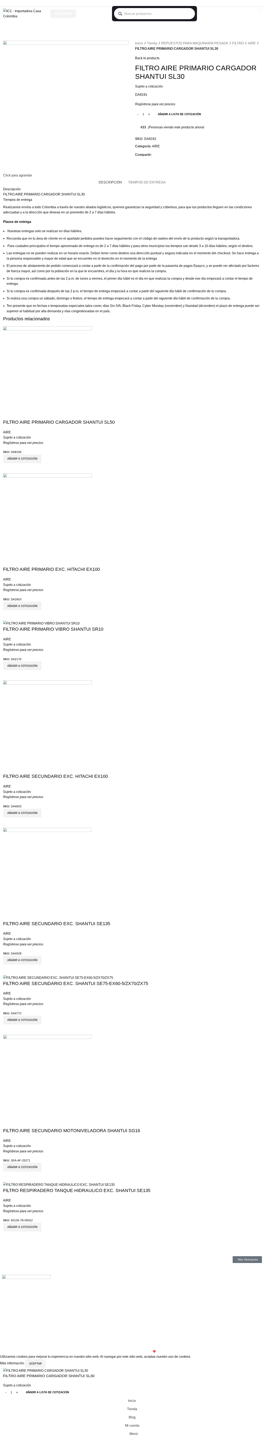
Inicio (139, 43)
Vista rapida (8, 1236)
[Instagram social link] (247, 3)
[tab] (110, 182)
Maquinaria (63, 13)
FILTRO (238, 43)
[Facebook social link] (242, 3)
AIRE (252, 43)
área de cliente (47, 238)
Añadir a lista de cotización (179, 114)
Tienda (152, 43)
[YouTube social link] (253, 3)
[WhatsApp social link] (258, 3)
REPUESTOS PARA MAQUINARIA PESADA (194, 43)
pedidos (86, 238)
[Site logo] (24, 13)
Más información (12, 1363)
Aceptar (35, 1363)
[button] (22, 1227)
